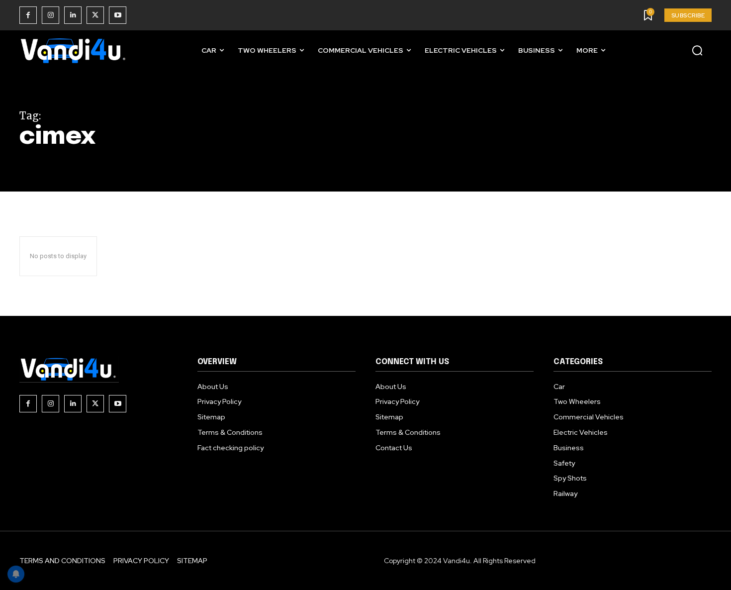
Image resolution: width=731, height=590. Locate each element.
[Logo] (74, 50)
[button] (697, 50)
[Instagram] (50, 15)
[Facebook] (28, 15)
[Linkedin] (73, 15)
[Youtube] (117, 15)
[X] (95, 15)
